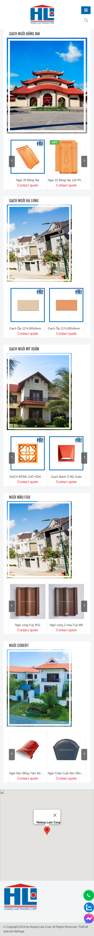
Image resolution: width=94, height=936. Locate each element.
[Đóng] (55, 815)
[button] (47, 831)
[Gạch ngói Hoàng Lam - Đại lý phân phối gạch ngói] (42, 15)
